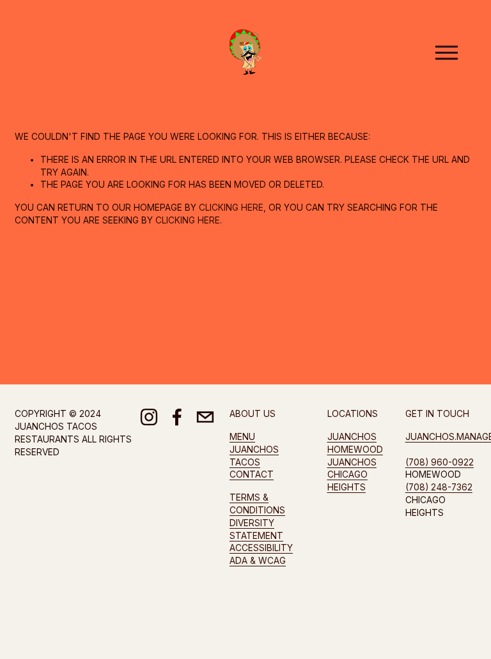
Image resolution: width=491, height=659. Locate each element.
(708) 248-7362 (438, 487)
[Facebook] (177, 417)
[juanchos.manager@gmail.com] (205, 417)
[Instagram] (149, 417)
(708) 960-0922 (439, 462)
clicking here (231, 207)
